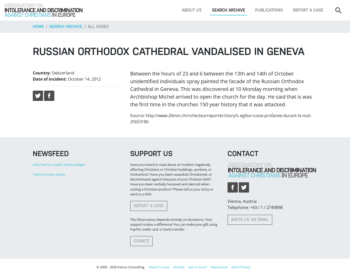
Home (38, 26)
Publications (269, 10)
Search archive (228, 10)
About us (192, 10)
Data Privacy (240, 267)
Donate (141, 241)
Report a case (308, 10)
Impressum (219, 267)
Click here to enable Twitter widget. (59, 164)
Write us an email (250, 219)
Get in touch (197, 267)
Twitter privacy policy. (49, 174)
